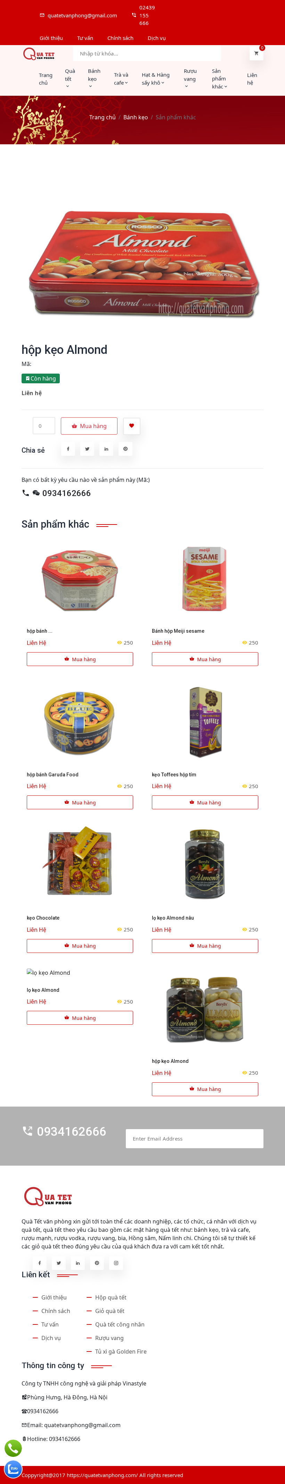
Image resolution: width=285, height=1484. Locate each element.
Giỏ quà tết (109, 1311)
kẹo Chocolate (43, 918)
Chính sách (55, 1311)
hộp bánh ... (39, 631)
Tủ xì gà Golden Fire (121, 1351)
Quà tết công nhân (120, 1324)
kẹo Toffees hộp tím (174, 774)
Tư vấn (50, 1324)
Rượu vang (109, 1338)
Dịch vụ (51, 1338)
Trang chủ (45, 78)
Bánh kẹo (135, 117)
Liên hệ (252, 78)
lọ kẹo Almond (43, 990)
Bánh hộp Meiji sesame (178, 631)
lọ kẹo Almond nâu (173, 918)
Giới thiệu (54, 1297)
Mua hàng (84, 659)
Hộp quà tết (111, 1297)
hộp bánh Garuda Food (53, 774)
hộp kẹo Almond (170, 1061)
